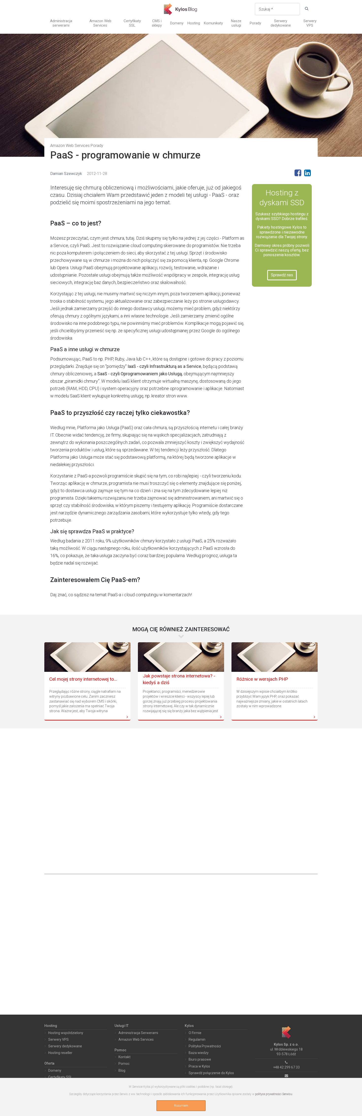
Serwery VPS (309, 23)
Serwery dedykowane (281, 23)
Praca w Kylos (199, 1066)
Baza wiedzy (199, 1053)
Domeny (176, 23)
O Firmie (195, 1033)
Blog (121, 1070)
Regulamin (197, 1039)
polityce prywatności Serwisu (273, 1094)
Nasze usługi (236, 23)
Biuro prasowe (200, 1059)
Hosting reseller (60, 1053)
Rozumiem (181, 1105)
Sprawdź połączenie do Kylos (211, 1073)
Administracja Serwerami (138, 1033)
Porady (255, 23)
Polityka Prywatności (205, 1046)
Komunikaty (213, 23)
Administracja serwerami (61, 23)
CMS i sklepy (157, 23)
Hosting (193, 23)
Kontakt (124, 1057)
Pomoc (124, 1064)
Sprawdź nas (282, 275)
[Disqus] (181, 797)
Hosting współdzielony (65, 1033)
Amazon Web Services (100, 23)
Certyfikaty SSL (132, 23)
